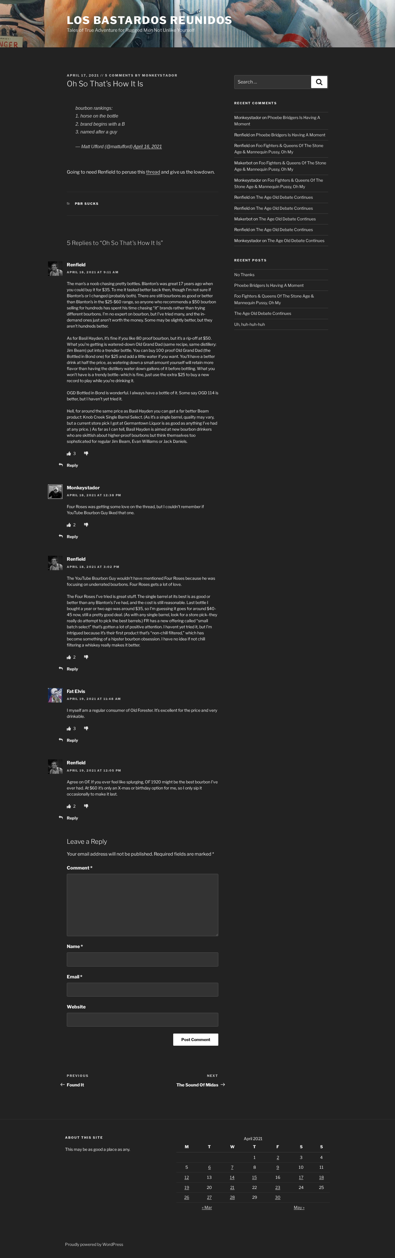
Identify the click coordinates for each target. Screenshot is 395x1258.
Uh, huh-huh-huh (249, 324)
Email (74, 977)
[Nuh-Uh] (86, 453)
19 (186, 1187)
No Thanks (244, 274)
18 (321, 1177)
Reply (72, 465)
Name (75, 946)
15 (254, 1177)
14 (232, 1177)
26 (186, 1197)
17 (301, 1177)
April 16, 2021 (147, 146)
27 (209, 1197)
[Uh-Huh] (69, 453)
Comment (80, 868)
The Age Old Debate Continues (284, 197)
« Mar (207, 1207)
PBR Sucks (87, 204)
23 (277, 1187)
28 (232, 1197)
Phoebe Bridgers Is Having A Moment (290, 134)
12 (186, 1177)
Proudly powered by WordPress (94, 1244)
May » (299, 1207)
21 (232, 1187)
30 (277, 1197)
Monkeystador (160, 75)
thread (153, 172)
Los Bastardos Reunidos (150, 20)
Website (76, 1007)
